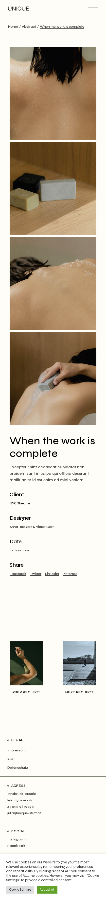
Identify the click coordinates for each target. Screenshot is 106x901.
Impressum (16, 750)
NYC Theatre (20, 503)
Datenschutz (17, 768)
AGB (11, 759)
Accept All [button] (47, 890)
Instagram (16, 839)
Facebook (16, 846)
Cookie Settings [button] (20, 890)
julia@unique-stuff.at (24, 813)
